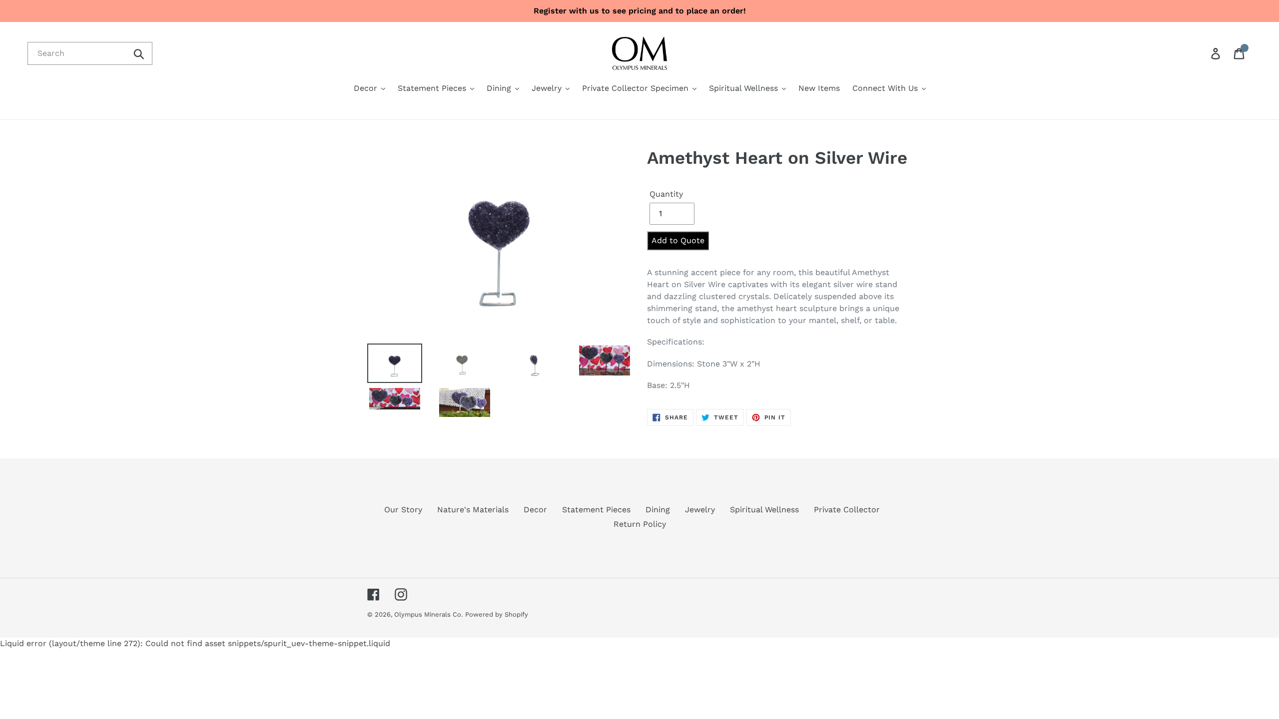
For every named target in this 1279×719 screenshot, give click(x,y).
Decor (535, 509)
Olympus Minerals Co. (428, 614)
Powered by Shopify (496, 614)
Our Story (403, 509)
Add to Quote (677, 240)
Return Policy (640, 524)
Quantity (666, 194)
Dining (657, 509)
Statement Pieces (596, 509)
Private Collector (847, 509)
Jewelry (700, 509)
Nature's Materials (473, 509)
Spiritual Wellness (764, 509)
